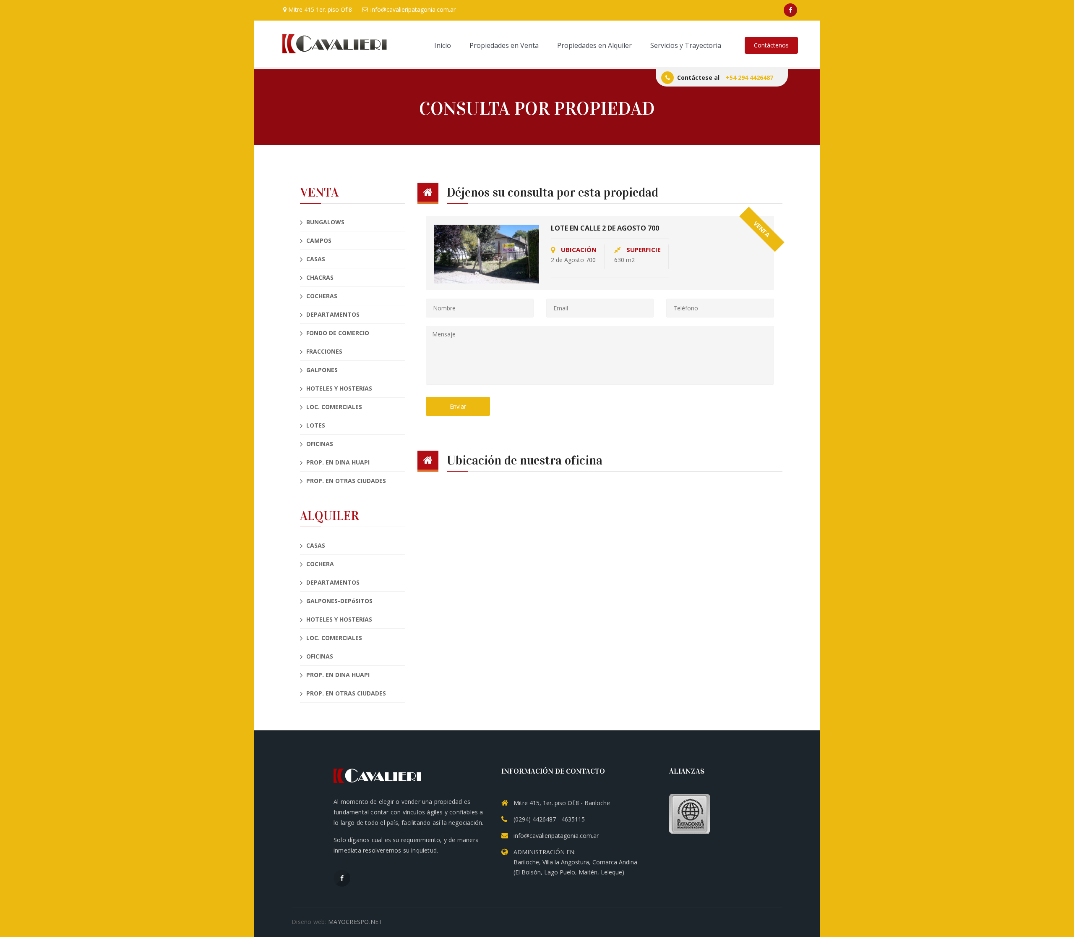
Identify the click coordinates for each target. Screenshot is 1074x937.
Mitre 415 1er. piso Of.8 (319, 9)
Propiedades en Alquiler (594, 45)
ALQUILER (329, 516)
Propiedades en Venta (504, 45)
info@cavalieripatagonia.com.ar (412, 9)
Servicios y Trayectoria (685, 45)
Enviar (458, 406)
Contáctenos (771, 45)
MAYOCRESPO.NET (355, 922)
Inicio (442, 45)
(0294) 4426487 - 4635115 (549, 819)
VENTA (319, 192)
